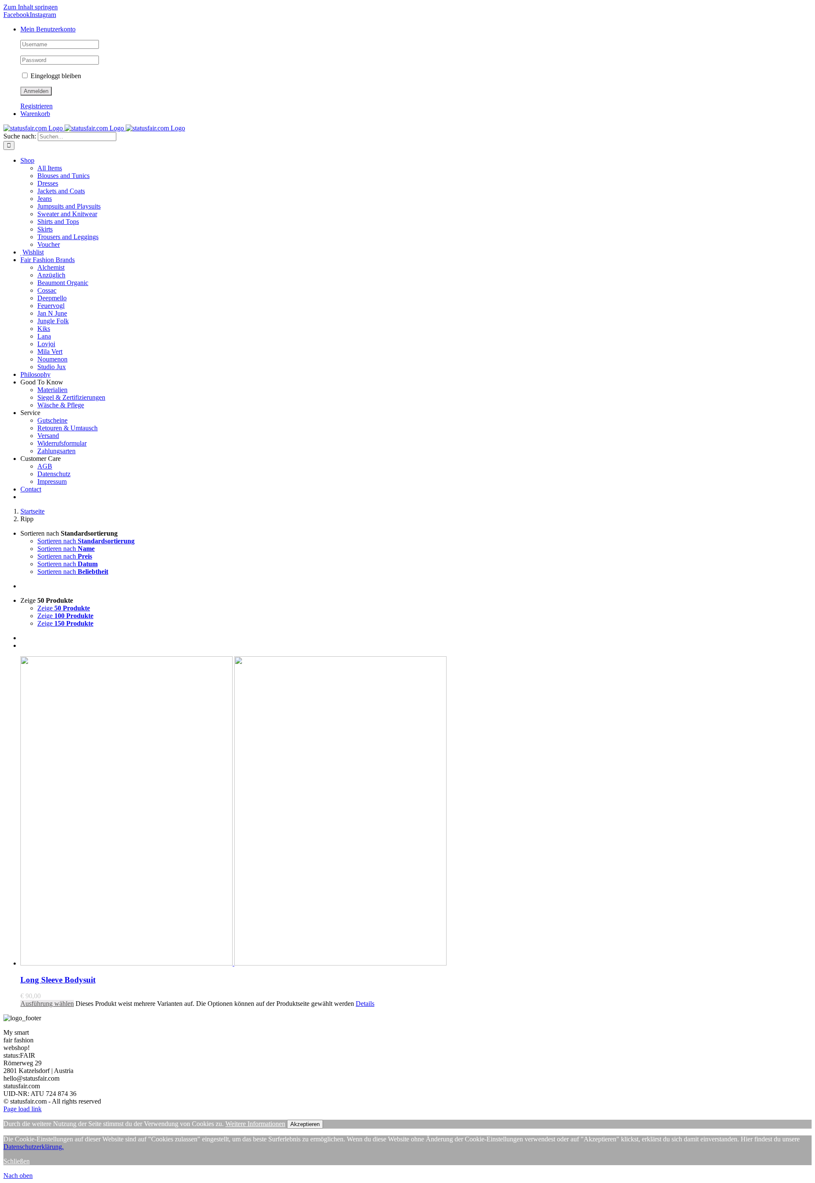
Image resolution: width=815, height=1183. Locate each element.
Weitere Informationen (255, 1123)
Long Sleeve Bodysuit (58, 979)
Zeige (63, 608)
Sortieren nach (86, 541)
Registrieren (36, 106)
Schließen (16, 1161)
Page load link (22, 1108)
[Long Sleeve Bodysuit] (416, 811)
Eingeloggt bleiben (55, 75)
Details (365, 1003)
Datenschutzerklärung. (33, 1146)
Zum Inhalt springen (30, 7)
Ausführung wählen (47, 1003)
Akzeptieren (305, 1124)
